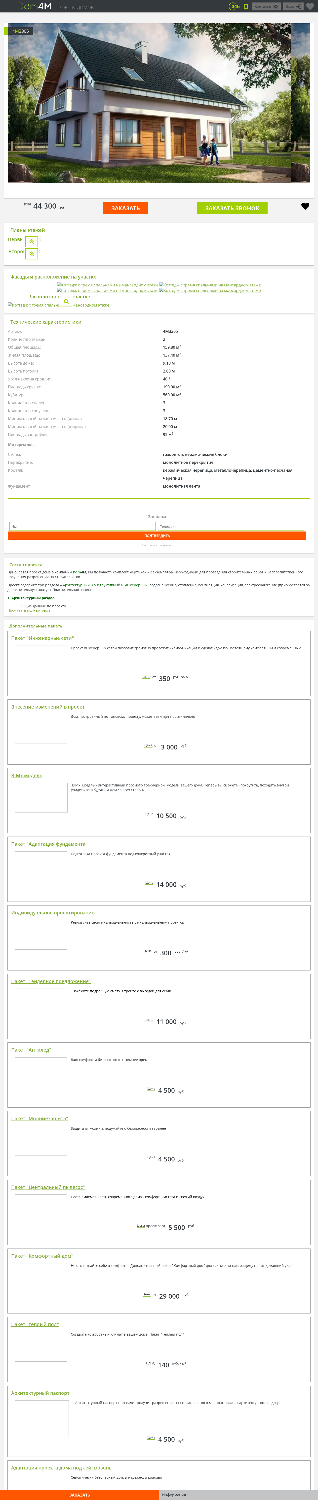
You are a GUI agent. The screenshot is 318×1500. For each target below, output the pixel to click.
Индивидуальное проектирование (52, 1205)
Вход (290, 6)
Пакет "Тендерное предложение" (51, 1274)
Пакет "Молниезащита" (39, 1411)
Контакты (263, 6)
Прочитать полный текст (28, 903)
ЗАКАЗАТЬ (125, 208)
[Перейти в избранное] (310, 4)
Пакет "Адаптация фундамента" (49, 1137)
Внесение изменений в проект (48, 1000)
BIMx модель (26, 1068)
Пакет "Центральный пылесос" (48, 1480)
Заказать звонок (232, 208)
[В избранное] (305, 206)
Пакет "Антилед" (31, 1343)
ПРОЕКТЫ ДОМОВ (74, 7)
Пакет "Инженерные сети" (42, 931)
